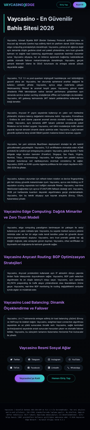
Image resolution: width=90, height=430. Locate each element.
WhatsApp (75, 368)
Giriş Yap (64, 5)
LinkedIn (55, 368)
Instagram (55, 359)
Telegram (36, 359)
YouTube (76, 359)
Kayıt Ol (79, 5)
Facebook (35, 368)
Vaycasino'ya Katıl (29, 378)
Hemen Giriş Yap (61, 378)
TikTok (16, 368)
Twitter (17, 359)
